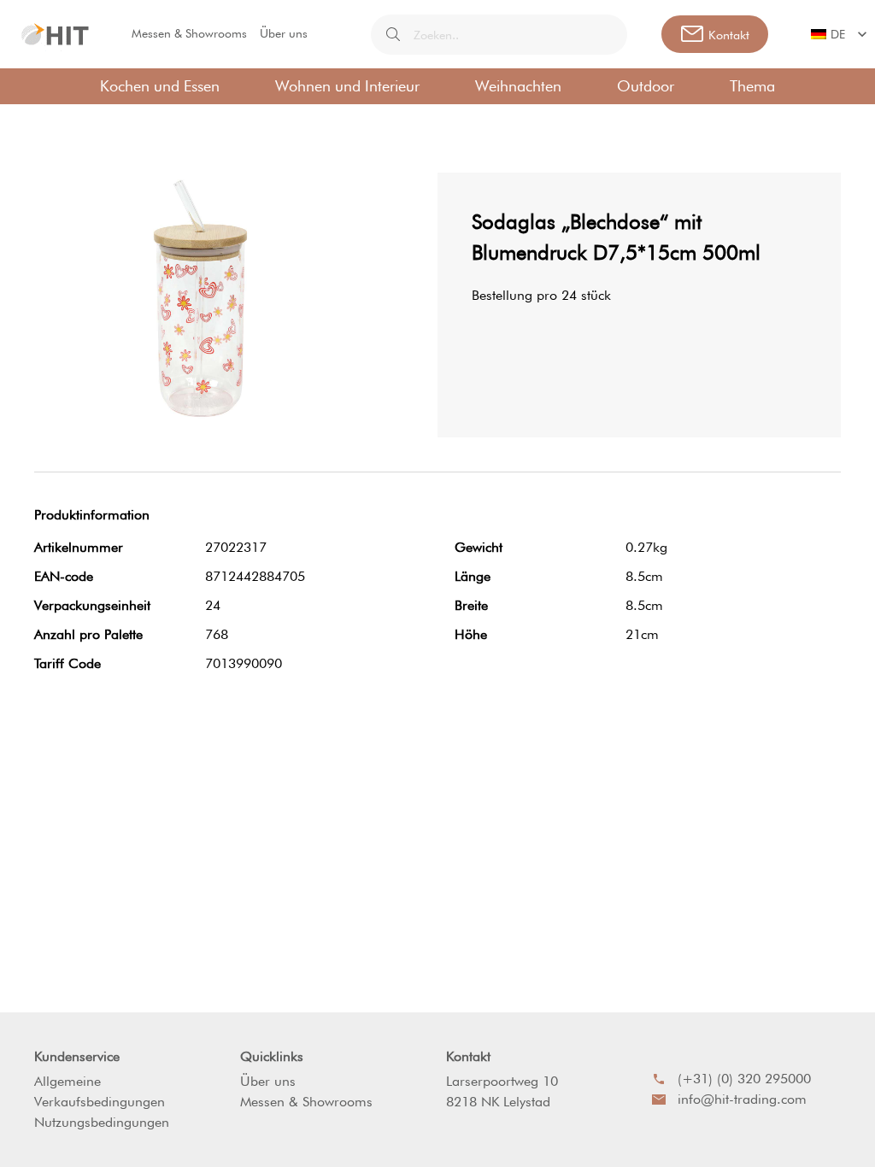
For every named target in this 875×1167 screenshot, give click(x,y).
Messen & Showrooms (189, 33)
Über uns (284, 33)
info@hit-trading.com (742, 1099)
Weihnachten (518, 86)
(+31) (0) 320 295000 (744, 1078)
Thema (752, 86)
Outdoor (645, 86)
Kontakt (468, 1056)
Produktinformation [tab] (92, 515)
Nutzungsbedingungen (101, 1122)
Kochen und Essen (160, 86)
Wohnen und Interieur (347, 86)
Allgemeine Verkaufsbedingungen (99, 1091)
